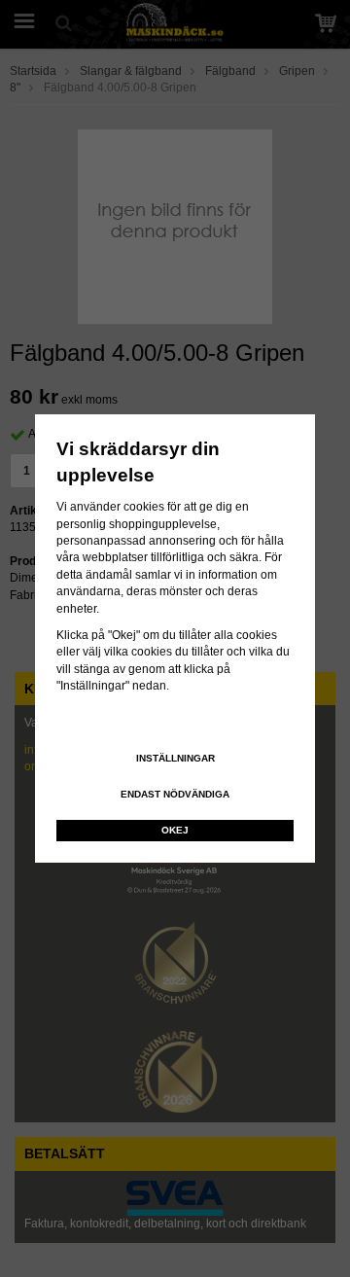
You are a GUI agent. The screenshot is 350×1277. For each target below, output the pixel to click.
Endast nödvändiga (175, 794)
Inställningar (175, 758)
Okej (175, 830)
